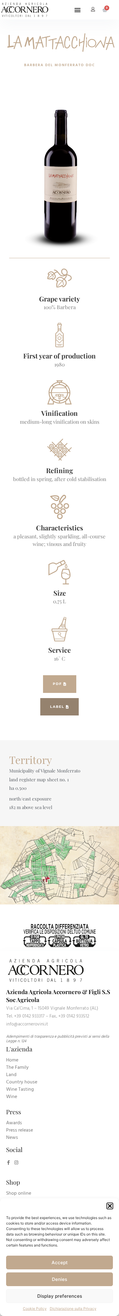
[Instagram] (16, 1162)
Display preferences (59, 1296)
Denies (59, 1279)
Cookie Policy (35, 1308)
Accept (60, 1262)
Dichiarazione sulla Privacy (73, 1308)
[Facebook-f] (8, 1162)
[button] (110, 1206)
